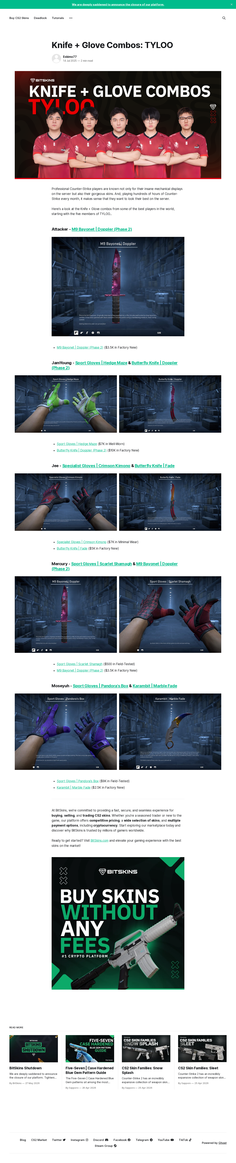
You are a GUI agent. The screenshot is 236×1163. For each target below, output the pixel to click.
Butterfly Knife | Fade (155, 465)
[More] (71, 18)
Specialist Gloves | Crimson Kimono (96, 465)
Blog (23, 1140)
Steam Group (104, 1146)
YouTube (163, 1140)
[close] (232, 4)
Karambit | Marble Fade (155, 685)
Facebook (120, 1140)
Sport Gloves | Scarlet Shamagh (101, 563)
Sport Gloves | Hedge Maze (101, 362)
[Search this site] (224, 18)
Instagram (78, 1140)
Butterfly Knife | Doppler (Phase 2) (82, 450)
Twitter (57, 1140)
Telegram (142, 1140)
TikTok (183, 1140)
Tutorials (58, 18)
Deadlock (40, 18)
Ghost (222, 1143)
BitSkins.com (99, 840)
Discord (98, 1140)
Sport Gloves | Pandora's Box (100, 685)
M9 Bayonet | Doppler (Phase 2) (102, 229)
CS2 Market (39, 1140)
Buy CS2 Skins (19, 18)
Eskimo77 (70, 57)
